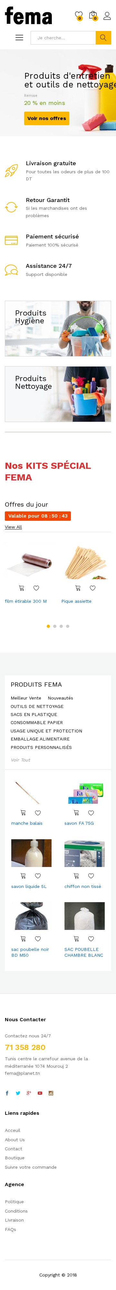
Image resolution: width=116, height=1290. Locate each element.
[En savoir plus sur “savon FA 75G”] (76, 812)
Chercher (103, 38)
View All (13, 527)
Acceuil (12, 1130)
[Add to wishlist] (36, 587)
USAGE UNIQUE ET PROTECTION (46, 731)
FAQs (10, 1229)
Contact (13, 1148)
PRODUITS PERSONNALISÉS (41, 747)
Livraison (14, 1220)
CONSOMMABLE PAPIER (37, 722)
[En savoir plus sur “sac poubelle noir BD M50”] (23, 938)
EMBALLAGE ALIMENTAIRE (40, 739)
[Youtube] (39, 1093)
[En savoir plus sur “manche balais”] (23, 812)
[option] (30, 574)
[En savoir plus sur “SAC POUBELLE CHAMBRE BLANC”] (76, 938)
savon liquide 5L (29, 886)
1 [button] (48, 626)
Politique (14, 1201)
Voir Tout (20, 759)
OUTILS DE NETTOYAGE (37, 706)
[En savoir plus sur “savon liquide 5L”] (23, 875)
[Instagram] (50, 1093)
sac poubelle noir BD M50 (30, 952)
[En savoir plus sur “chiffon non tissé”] (76, 875)
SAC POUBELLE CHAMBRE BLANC (83, 952)
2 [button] (54, 626)
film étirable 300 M (26, 601)
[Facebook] (7, 1093)
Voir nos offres (46, 118)
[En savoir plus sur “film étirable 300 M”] (21, 587)
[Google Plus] (29, 1093)
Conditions (16, 1211)
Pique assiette (76, 601)
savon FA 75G (79, 823)
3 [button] (61, 626)
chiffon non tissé (82, 886)
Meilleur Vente (26, 698)
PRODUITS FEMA (36, 684)
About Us (15, 1139)
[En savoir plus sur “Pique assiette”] (77, 587)
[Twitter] (18, 1093)
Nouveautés (60, 698)
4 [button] (67, 626)
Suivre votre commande (31, 1167)
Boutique (14, 1157)
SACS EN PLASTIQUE (34, 714)
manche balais (27, 823)
